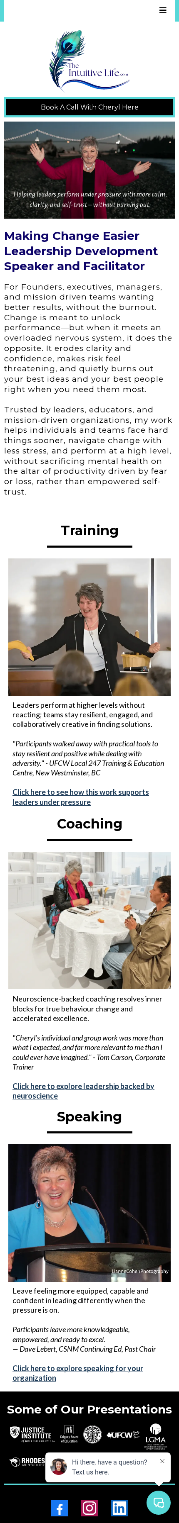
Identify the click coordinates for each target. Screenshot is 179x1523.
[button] (162, 10)
